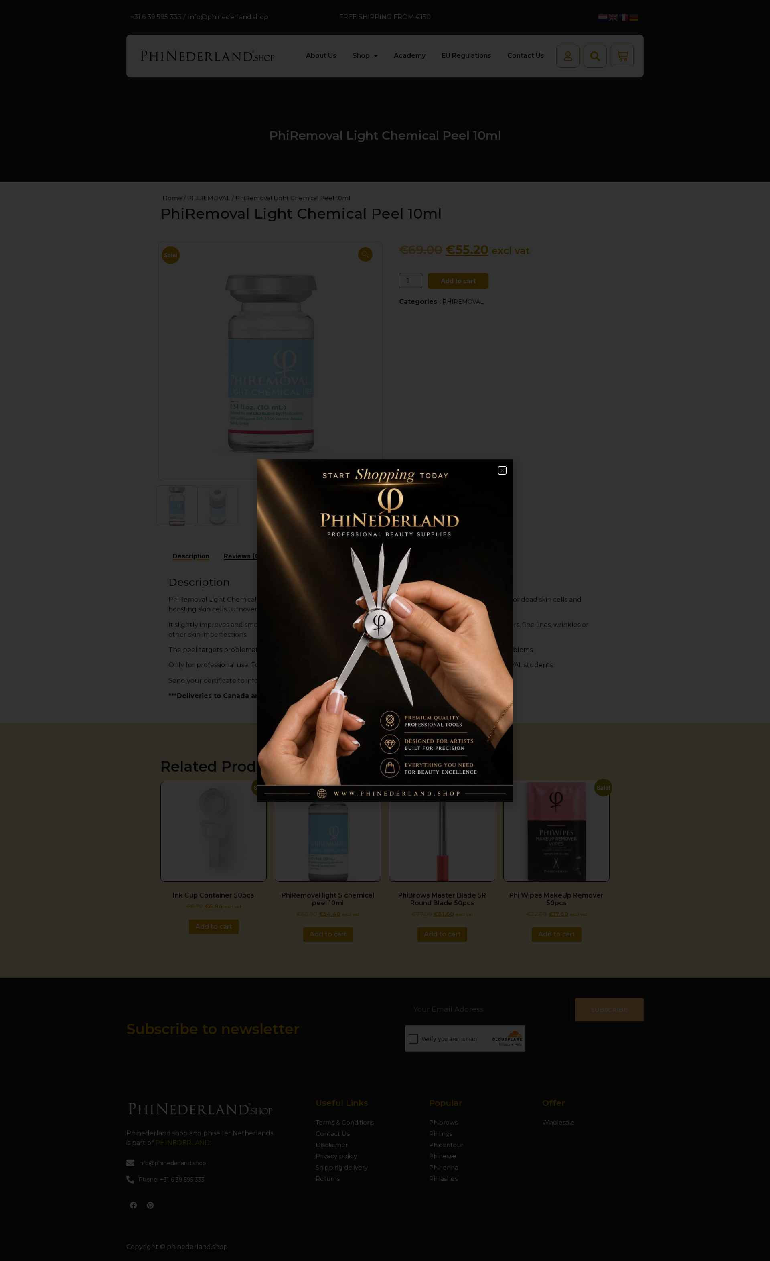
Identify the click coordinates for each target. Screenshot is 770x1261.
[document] (385, 630)
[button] (502, 470)
